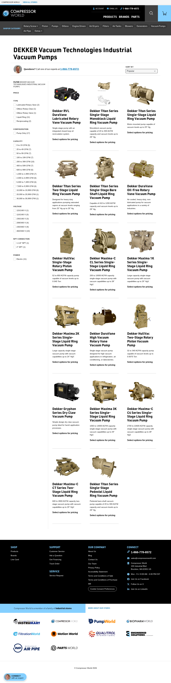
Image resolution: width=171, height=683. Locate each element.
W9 (89, 584)
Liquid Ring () (23, 117)
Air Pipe (27, 31)
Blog (90, 555)
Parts (135, 16)
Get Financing (55, 559)
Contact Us (93, 559)
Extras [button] (37, 31)
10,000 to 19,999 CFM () (28, 190)
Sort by (130, 67)
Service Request (56, 575)
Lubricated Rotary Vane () (28, 105)
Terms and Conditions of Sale (100, 576)
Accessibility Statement (98, 572)
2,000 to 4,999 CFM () (26, 178)
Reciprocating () (24, 121)
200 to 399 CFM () (25, 162)
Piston (45, 26)
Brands (124, 16)
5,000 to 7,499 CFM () (26, 182)
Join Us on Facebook (140, 579)
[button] (112, 8)
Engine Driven (79, 26)
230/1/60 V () (23, 219)
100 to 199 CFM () (25, 157)
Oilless (65, 26)
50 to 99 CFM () (24, 153)
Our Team (92, 564)
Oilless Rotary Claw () (26, 109)
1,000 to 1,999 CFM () (26, 174)
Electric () (22, 259)
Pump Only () (23, 133)
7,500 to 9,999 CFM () (26, 186)
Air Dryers (94, 26)
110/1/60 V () (23, 214)
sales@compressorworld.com (143, 558)
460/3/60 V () (23, 231)
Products (110, 16)
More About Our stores (99, 608)
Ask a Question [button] (55, 555)
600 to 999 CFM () (25, 170)
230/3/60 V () (23, 227)
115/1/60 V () (23, 210)
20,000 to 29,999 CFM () (28, 194)
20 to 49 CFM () (24, 149)
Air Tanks (117, 26)
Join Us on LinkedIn (139, 589)
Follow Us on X (137, 584)
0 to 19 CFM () (23, 145)
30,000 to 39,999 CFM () (28, 198)
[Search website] (151, 13)
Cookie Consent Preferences (102, 589)
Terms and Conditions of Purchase (102, 580)
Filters (106, 26)
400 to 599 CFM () (25, 166)
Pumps (55, 26)
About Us (92, 551)
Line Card (15, 559)
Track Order (54, 564)
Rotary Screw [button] (30, 26)
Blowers (129, 26)
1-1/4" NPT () (23, 243)
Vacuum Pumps (158, 26)
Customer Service (57, 551)
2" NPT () (21, 247)
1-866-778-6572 (69, 69)
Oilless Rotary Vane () (26, 113)
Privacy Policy (94, 568)
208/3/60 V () (23, 223)
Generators (142, 26)
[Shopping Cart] (164, 13)
